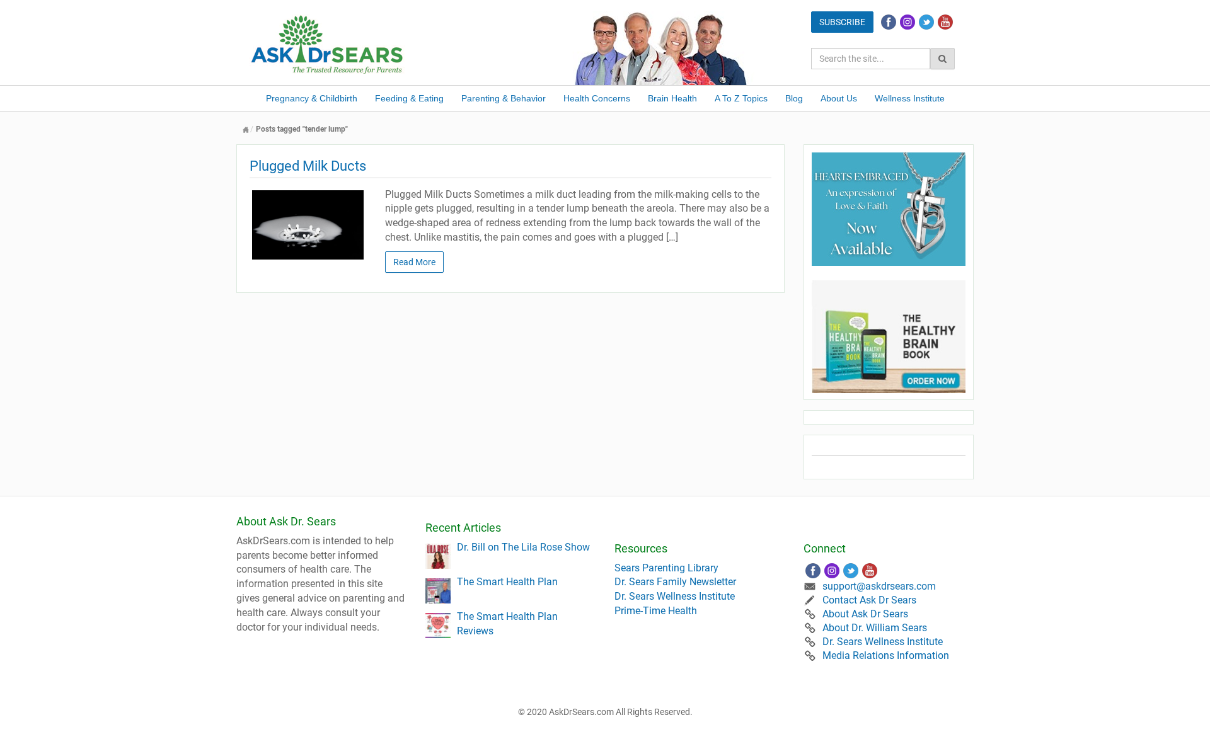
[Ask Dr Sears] (327, 43)
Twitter (926, 22)
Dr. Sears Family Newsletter (675, 582)
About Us (839, 98)
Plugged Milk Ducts (308, 166)
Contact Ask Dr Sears (869, 600)
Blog (794, 98)
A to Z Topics (741, 98)
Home (246, 129)
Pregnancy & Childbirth (311, 98)
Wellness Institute (910, 98)
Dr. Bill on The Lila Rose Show (523, 547)
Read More (414, 262)
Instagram (907, 22)
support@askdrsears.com (879, 586)
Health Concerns (596, 98)
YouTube (945, 22)
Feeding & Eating (409, 98)
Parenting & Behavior (503, 98)
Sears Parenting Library (666, 568)
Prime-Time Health (655, 611)
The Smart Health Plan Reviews (507, 623)
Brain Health (672, 98)
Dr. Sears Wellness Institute (674, 596)
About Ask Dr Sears (865, 614)
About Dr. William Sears (874, 628)
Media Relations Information (885, 655)
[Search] (942, 58)
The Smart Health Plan (507, 582)
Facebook (888, 22)
